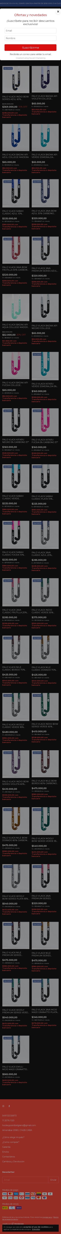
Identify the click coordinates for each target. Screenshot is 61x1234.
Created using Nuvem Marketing (30, 58)
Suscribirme (30, 47)
